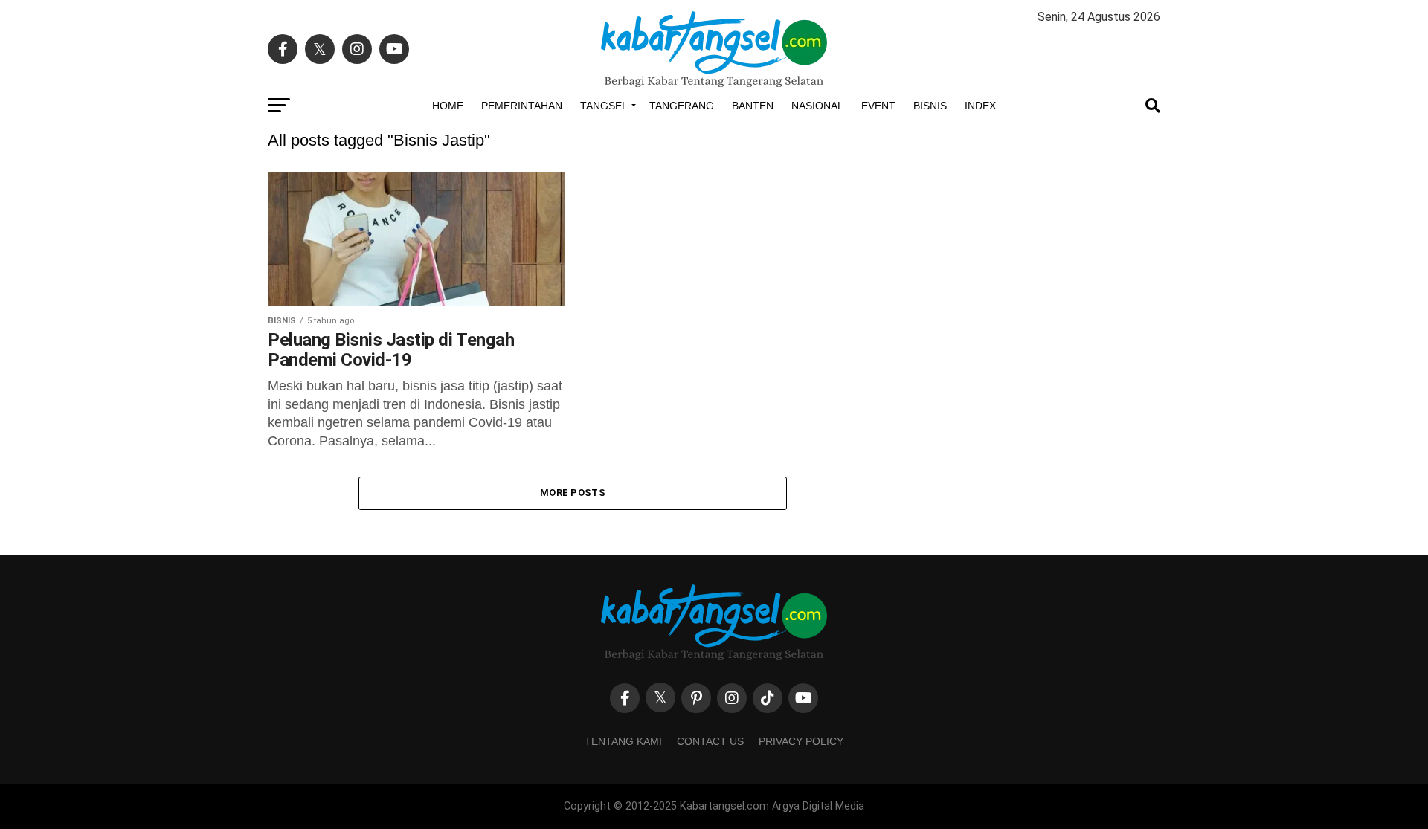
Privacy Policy (801, 741)
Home (447, 106)
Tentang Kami (623, 741)
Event (878, 106)
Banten (753, 106)
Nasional (817, 106)
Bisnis (930, 106)
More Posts (572, 492)
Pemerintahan (521, 106)
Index (980, 106)
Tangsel (604, 106)
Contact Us (710, 741)
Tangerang (681, 106)
